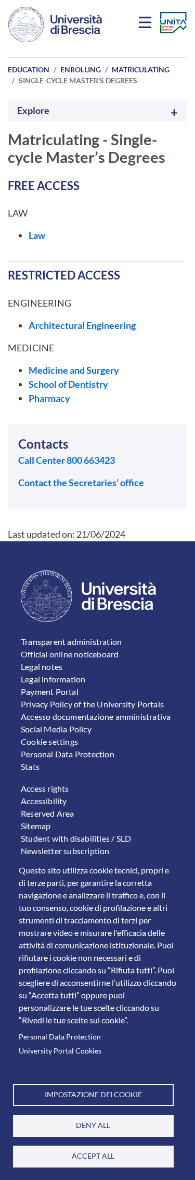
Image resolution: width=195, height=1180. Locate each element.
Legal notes (41, 666)
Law (37, 235)
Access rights (45, 788)
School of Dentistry (68, 384)
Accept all (93, 1156)
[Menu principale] (146, 24)
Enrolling (80, 69)
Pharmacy (49, 398)
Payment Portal (50, 691)
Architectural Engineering (82, 325)
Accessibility (44, 801)
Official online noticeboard (70, 654)
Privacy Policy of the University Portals (92, 704)
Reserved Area (47, 813)
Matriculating (141, 69)
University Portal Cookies (60, 1051)
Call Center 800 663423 (66, 460)
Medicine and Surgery (74, 370)
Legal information (53, 679)
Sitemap (35, 826)
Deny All (93, 1125)
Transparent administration (71, 641)
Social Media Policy (56, 729)
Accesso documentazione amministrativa (96, 716)
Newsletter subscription (65, 851)
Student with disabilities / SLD (76, 838)
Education (28, 69)
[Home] (55, 24)
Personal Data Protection (60, 1037)
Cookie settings (49, 741)
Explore (33, 110)
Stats (30, 766)
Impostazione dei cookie (93, 1094)
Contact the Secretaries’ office (81, 482)
